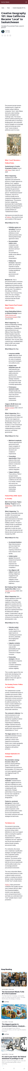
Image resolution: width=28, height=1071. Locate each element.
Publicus (8, 217)
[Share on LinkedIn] (10, 35)
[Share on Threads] (8, 35)
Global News (8, 505)
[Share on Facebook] (2, 35)
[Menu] (26, 2)
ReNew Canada (9, 407)
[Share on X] (5, 35)
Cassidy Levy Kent (10, 590)
